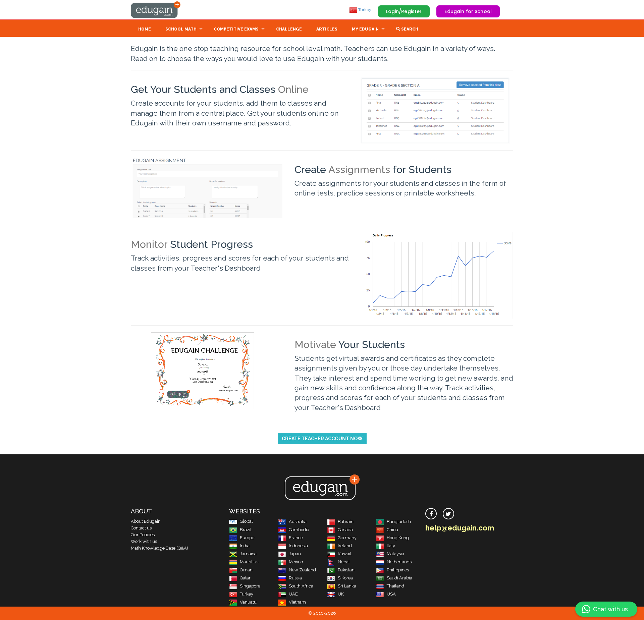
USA (391, 594)
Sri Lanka (347, 585)
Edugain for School (468, 11)
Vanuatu (248, 602)
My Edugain (365, 29)
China (392, 529)
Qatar (245, 577)
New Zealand (302, 569)
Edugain (156, 9)
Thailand (395, 585)
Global (246, 521)
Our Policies (143, 534)
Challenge (289, 29)
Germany (347, 537)
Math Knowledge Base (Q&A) (159, 548)
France (296, 537)
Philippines (398, 569)
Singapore (250, 585)
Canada (345, 529)
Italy (391, 545)
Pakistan (346, 569)
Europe (247, 537)
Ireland (345, 545)
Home (144, 29)
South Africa (301, 585)
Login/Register (404, 11)
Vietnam (297, 602)
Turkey (364, 9)
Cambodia (299, 529)
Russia (295, 577)
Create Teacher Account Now (322, 438)
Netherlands (399, 561)
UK (341, 594)
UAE (293, 594)
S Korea (345, 577)
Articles (326, 29)
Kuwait (345, 553)
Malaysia (395, 553)
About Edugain (146, 521)
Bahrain (346, 521)
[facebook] (431, 513)
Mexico (296, 561)
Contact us (141, 527)
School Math (181, 29)
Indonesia (298, 545)
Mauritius (249, 561)
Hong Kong (398, 537)
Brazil (246, 529)
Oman (246, 569)
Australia (298, 521)
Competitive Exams (236, 29)
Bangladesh (399, 521)
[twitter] (448, 513)
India (245, 545)
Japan (295, 553)
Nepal (344, 561)
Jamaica (248, 553)
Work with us (144, 541)
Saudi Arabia (399, 577)
